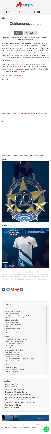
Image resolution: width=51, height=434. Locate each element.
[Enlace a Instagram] (43, 12)
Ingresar (23, 12)
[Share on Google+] (12, 289)
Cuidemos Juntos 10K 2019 (18, 113)
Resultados (30, 33)
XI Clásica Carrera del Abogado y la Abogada (19, 358)
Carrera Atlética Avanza (12, 328)
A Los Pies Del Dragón (12, 343)
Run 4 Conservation (12, 408)
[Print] (21, 289)
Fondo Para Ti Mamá (12, 311)
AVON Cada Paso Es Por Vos (14, 369)
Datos (18, 33)
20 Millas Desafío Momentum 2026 (16, 316)
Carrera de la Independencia (14, 350)
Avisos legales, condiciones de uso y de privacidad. (21, 425)
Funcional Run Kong (12, 322)
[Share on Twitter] (8, 289)
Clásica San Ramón (11, 313)
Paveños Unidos (10, 331)
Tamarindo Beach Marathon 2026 (16, 339)
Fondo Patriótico (10, 346)
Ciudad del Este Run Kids (13, 341)
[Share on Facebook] (3, 289)
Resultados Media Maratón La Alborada (18, 395)
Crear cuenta (12, 12)
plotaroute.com (43, 113)
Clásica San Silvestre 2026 (14, 400)
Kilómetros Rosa (10, 367)
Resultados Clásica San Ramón (16, 392)
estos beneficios (22, 69)
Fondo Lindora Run (11, 320)
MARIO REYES (32, 113)
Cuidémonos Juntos (16, 155)
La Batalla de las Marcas (13, 354)
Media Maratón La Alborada (14, 318)
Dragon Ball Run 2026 (12, 361)
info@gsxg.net (18, 75)
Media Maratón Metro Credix (14, 356)
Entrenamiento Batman (12, 333)
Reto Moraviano (10, 326)
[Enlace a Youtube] (39, 12)
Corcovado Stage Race (12, 352)
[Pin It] (17, 289)
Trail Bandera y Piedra (12, 348)
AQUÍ (7, 69)
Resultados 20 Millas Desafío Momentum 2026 (21, 397)
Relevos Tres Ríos (11, 371)
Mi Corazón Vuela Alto (12, 324)
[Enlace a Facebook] (34, 12)
